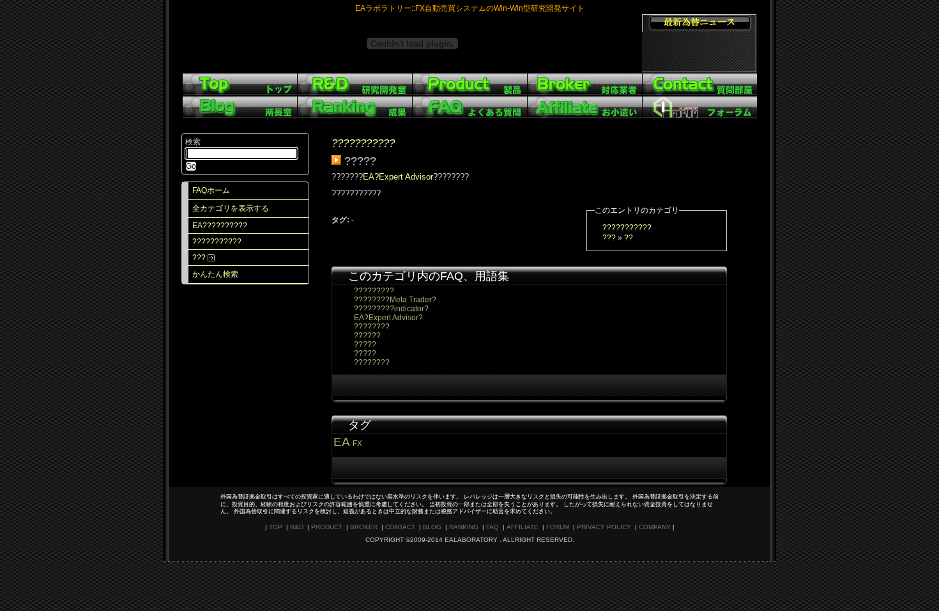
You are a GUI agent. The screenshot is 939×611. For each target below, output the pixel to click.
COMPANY (655, 526)
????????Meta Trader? (395, 299)
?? (628, 237)
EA (341, 442)
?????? (367, 335)
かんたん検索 (215, 274)
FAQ (492, 526)
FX (357, 443)
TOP (275, 526)
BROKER (364, 526)
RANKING (463, 526)
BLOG (432, 526)
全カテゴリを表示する (230, 208)
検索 (193, 141)
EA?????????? (219, 225)
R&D (296, 526)
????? (365, 344)
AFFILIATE (522, 526)
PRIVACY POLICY (604, 526)
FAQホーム (211, 190)
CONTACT (400, 526)
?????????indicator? (391, 308)
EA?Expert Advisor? (400, 177)
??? (200, 257)
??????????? (216, 241)
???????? (372, 326)
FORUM (557, 526)
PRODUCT (326, 526)
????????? (374, 290)
